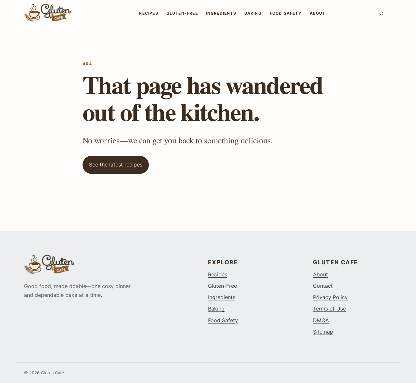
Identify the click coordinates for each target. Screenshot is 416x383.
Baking (253, 13)
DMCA (321, 320)
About (318, 13)
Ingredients (221, 13)
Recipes (148, 13)
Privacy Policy (330, 297)
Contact (323, 286)
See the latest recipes (115, 164)
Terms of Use (329, 308)
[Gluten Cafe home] (55, 13)
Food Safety (286, 13)
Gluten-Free (182, 13)
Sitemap (323, 331)
